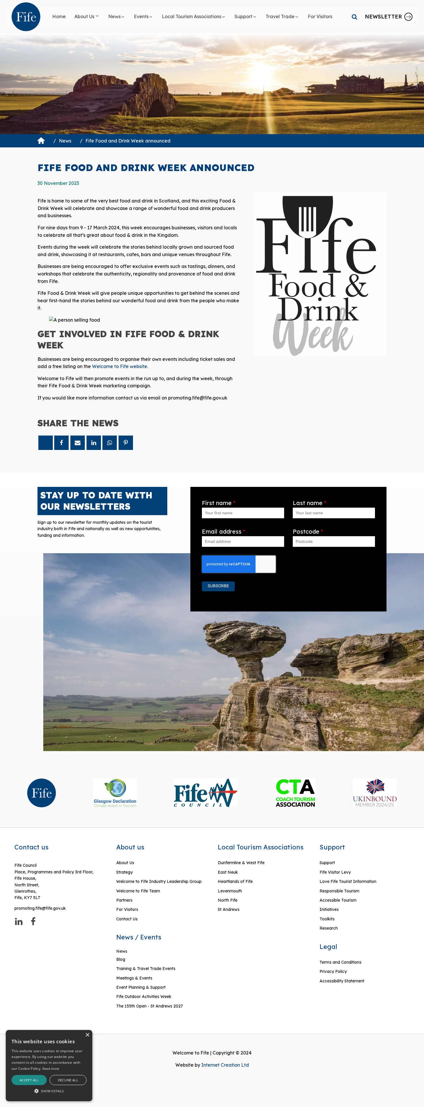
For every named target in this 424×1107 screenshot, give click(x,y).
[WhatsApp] (109, 443)
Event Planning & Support (141, 987)
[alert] (49, 1065)
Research (329, 928)
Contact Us (127, 919)
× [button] (87, 1035)
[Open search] (354, 17)
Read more (50, 1068)
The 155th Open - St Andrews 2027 (149, 1006)
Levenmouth (230, 891)
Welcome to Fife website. (120, 366)
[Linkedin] (94, 443)
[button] (87, 17)
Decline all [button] (68, 1080)
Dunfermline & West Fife (241, 862)
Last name (309, 502)
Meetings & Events (134, 978)
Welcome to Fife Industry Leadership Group (159, 881)
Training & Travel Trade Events (145, 968)
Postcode (308, 531)
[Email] (77, 443)
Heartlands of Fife (235, 881)
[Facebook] (61, 443)
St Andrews (228, 909)
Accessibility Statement (342, 981)
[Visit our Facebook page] (33, 921)
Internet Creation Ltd (225, 1065)
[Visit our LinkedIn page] (18, 921)
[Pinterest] (126, 443)
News (65, 141)
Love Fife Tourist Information (348, 881)
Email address (223, 531)
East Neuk (228, 872)
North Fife (227, 900)
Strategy (124, 872)
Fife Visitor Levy (335, 872)
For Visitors (127, 909)
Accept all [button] (29, 1080)
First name (218, 502)
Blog (120, 959)
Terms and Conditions (340, 962)
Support (327, 862)
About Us (125, 862)
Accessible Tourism (339, 900)
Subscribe (218, 586)
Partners (124, 900)
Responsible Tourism (339, 891)
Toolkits (327, 919)
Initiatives (329, 909)
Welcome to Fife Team (138, 891)
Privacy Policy (333, 971)
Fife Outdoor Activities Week (143, 996)
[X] (45, 443)
